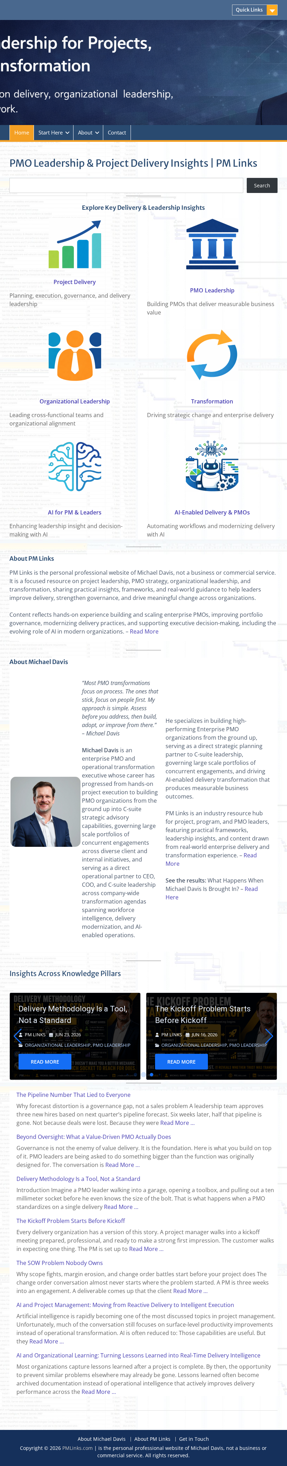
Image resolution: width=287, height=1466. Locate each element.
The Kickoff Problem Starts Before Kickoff (66, 1014)
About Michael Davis (102, 1439)
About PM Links (152, 1439)
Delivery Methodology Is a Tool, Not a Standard (78, 1179)
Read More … (177, 1123)
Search (262, 185)
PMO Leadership (212, 290)
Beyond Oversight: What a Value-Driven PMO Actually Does (93, 1137)
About (85, 132)
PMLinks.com (77, 1448)
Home (21, 132)
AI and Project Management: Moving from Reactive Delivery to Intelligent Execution (125, 1305)
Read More (144, 631)
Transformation (212, 401)
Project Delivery (75, 282)
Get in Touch (194, 1439)
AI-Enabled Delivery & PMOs (212, 512)
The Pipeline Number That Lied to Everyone (73, 1095)
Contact (117, 132)
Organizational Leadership (75, 401)
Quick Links (249, 10)
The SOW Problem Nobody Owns (211, 1014)
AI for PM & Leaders (75, 512)
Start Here (50, 132)
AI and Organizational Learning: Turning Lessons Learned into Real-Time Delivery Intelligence (138, 1355)
